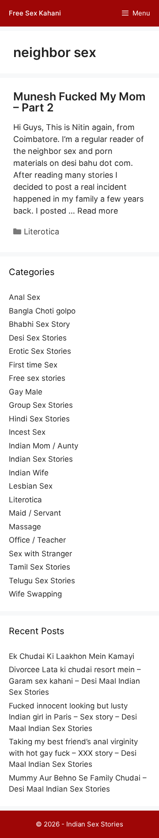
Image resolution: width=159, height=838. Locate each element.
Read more (97, 210)
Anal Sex (24, 297)
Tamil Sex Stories (39, 566)
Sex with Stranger (40, 553)
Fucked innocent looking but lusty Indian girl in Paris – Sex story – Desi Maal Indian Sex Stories (73, 717)
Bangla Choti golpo (42, 310)
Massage (25, 526)
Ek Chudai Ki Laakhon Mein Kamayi (71, 656)
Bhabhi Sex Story (39, 324)
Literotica (41, 231)
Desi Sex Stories (38, 337)
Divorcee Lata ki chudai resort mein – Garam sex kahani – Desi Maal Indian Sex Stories (75, 680)
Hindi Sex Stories (39, 418)
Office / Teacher (37, 540)
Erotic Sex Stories (40, 351)
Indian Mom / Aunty (43, 445)
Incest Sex (27, 432)
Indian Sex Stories (41, 459)
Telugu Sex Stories (42, 580)
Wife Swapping (35, 593)
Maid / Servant (35, 513)
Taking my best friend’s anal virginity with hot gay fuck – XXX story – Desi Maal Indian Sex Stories (73, 753)
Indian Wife (29, 472)
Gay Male (25, 391)
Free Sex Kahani (35, 13)
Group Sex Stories (41, 405)
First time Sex (33, 364)
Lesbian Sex (31, 486)
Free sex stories (37, 378)
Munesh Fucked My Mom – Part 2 (79, 102)
